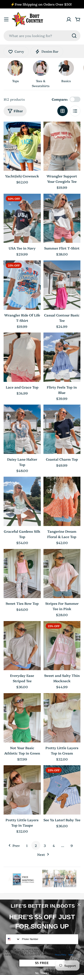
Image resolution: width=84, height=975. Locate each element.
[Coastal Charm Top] (62, 429)
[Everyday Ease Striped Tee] (22, 645)
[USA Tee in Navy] (22, 218)
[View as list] (75, 111)
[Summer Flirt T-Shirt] (62, 218)
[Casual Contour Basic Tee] (62, 285)
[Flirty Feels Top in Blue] (62, 357)
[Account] (68, 19)
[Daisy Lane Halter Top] (22, 429)
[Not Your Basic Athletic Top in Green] (22, 717)
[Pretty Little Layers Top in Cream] (62, 717)
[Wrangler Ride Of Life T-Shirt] (22, 285)
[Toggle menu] (6, 19)
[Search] (74, 35)
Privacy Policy (60, 955)
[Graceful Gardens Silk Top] (22, 501)
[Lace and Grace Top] (22, 357)
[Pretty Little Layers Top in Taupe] (22, 790)
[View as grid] (62, 111)
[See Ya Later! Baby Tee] (62, 790)
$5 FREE (42, 963)
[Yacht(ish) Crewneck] (22, 146)
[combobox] (42, 35)
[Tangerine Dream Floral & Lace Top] (62, 501)
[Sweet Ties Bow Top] (22, 573)
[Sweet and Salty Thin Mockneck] (62, 645)
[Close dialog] (79, 904)
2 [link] (36, 845)
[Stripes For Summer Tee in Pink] (62, 573)
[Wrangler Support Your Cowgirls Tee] (62, 146)
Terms (70, 955)
